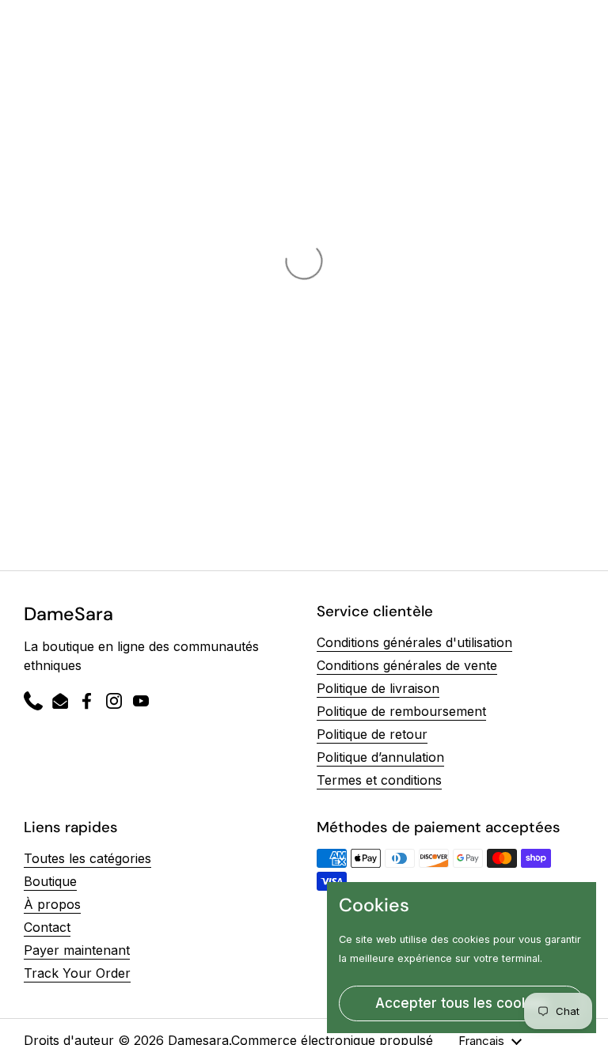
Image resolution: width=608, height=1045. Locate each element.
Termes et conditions (379, 780)
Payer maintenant (77, 950)
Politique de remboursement (401, 711)
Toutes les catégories (87, 858)
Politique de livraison (378, 688)
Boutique (50, 881)
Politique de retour (372, 734)
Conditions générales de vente (407, 665)
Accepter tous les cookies (461, 1003)
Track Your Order (77, 973)
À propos (52, 904)
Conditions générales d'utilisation (414, 642)
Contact (47, 927)
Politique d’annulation (380, 757)
